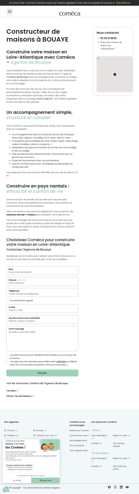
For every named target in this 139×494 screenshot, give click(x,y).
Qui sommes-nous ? (79, 435)
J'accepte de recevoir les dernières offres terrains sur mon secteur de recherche (42, 357)
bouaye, (41, 430)
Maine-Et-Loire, (121, 435)
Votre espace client (79, 450)
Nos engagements (78, 440)
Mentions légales (51, 487)
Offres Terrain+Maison (18, 396)
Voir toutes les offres (119, 467)
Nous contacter (77, 445)
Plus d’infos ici (123, 2)
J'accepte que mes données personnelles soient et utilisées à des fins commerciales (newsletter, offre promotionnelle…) (43, 363)
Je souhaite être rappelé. (21, 300)
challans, (12, 435)
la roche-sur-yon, (46, 435)
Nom (11, 269)
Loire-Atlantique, (99, 437)
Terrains (11, 390)
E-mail (12, 307)
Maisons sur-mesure (79, 430)
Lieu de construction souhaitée (24, 318)
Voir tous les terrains (118, 445)
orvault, (12, 430)
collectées (61, 361)
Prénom (17, 280)
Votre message (16, 328)
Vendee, (96, 443)
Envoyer (42, 372)
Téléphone (14, 291)
